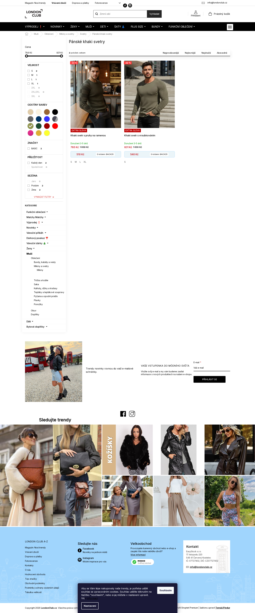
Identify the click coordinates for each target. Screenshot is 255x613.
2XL (35, 87)
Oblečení (35, 258)
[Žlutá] (47, 133)
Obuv (33, 310)
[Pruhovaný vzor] (55, 119)
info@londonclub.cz (201, 566)
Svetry (40, 274)
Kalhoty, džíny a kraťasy (45, 288)
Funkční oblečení (35, 211)
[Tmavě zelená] (39, 126)
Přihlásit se (209, 379)
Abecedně (222, 53)
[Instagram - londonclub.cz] (130, 5)
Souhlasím (165, 590)
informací (92, 598)
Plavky (37, 300)
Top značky (31, 579)
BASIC (36, 148)
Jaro (35, 181)
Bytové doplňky (35, 326)
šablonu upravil (215, 607)
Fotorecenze (101, 3)
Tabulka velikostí (33, 592)
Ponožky (38, 304)
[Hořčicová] (39, 133)
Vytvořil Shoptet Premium (185, 607)
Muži (29, 253)
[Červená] (55, 126)
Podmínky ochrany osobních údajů (42, 587)
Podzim (37, 185)
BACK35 (105, 154)
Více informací (138, 554)
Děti (28, 321)
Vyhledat (154, 13)
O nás (28, 570)
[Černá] (55, 112)
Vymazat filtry (42, 197)
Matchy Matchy (34, 217)
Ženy (29, 248)
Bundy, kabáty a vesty (45, 262)
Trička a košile (41, 280)
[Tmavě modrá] (39, 119)
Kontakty (29, 565)
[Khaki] (30, 126)
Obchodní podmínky (35, 583)
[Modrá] (47, 119)
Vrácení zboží (59, 3)
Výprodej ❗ (33, 222)
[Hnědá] (47, 112)
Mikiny (40, 270)
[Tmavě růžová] (30, 133)
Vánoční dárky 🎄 (36, 243)
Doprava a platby (80, 3)
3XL (35, 96)
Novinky (31, 227)
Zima (35, 189)
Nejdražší (206, 53)
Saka (36, 284)
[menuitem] (34, 26)
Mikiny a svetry (41, 266)
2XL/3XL (37, 92)
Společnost (39, 167)
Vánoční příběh (34, 232)
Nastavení (90, 605)
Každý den (39, 162)
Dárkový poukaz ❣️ (37, 238)
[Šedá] (30, 119)
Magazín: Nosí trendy (35, 3)
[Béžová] (30, 112)
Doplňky (35, 314)
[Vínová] (47, 126)
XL (34, 83)
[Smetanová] (39, 112)
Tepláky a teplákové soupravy (49, 292)
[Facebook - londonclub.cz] (125, 5)
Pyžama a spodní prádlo (46, 296)
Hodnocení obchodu (35, 574)
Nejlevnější (190, 53)
